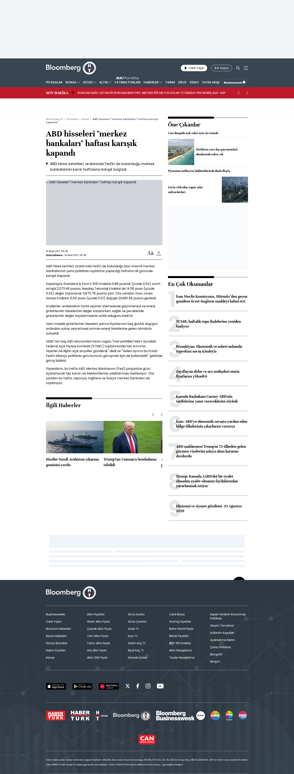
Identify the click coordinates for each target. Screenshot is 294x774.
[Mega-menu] (246, 68)
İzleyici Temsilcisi (222, 626)
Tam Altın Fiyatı (97, 636)
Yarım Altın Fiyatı (98, 643)
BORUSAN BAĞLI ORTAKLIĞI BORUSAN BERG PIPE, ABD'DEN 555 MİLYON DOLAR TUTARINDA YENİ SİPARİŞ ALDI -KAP (151, 93)
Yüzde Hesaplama (181, 658)
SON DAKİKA (57, 93)
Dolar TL (133, 629)
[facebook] (137, 686)
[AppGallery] (109, 686)
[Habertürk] (55, 715)
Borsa (85, 119)
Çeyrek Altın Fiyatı (99, 629)
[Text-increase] (150, 253)
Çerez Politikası (220, 647)
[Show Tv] (215, 715)
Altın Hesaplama (180, 650)
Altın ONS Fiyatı (97, 658)
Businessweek (55, 614)
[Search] (238, 68)
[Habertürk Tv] (80, 715)
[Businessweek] (180, 715)
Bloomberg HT (54, 119)
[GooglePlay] (82, 686)
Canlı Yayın (53, 622)
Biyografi (216, 654)
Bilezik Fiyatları (179, 636)
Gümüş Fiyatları (180, 622)
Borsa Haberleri (56, 636)
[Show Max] (243, 715)
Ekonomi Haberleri (58, 629)
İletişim (215, 662)
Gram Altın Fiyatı (98, 622)
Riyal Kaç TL (136, 650)
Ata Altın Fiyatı (97, 650)
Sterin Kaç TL (137, 643)
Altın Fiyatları (95, 614)
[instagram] (148, 686)
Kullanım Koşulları (222, 633)
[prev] (238, 92)
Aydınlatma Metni (222, 640)
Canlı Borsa (177, 614)
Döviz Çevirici (137, 622)
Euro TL (133, 636)
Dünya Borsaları (56, 643)
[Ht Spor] (101, 715)
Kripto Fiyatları (55, 650)
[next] (247, 92)
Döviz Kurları (136, 614)
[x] (127, 686)
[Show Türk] (229, 715)
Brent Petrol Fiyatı (181, 629)
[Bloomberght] (71, 68)
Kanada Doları (137, 658)
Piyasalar (72, 119)
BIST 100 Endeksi (180, 643)
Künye (50, 658)
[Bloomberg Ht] (132, 715)
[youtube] (160, 686)
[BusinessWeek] (234, 82)
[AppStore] (56, 686)
